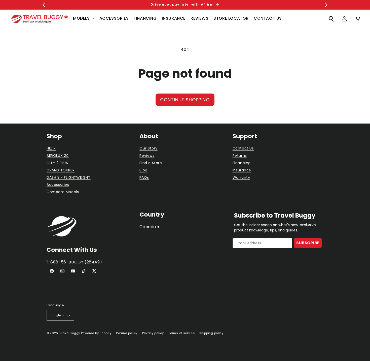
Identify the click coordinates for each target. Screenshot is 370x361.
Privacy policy (153, 333)
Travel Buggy (70, 333)
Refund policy (126, 333)
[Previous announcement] (43, 5)
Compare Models (63, 192)
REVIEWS (199, 18)
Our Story (148, 148)
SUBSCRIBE (307, 243)
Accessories (58, 184)
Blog (143, 170)
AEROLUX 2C (58, 155)
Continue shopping (185, 100)
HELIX (51, 148)
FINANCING (145, 18)
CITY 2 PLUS (57, 163)
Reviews (146, 155)
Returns (240, 155)
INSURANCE (174, 18)
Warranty (241, 177)
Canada (149, 226)
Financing (242, 163)
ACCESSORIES (114, 18)
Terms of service (181, 333)
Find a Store (150, 163)
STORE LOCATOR (231, 18)
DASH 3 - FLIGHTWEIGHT (69, 177)
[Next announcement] (326, 5)
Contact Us (243, 148)
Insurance (242, 170)
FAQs (144, 177)
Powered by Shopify (96, 333)
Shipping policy (211, 333)
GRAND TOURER (61, 170)
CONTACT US (268, 18)
